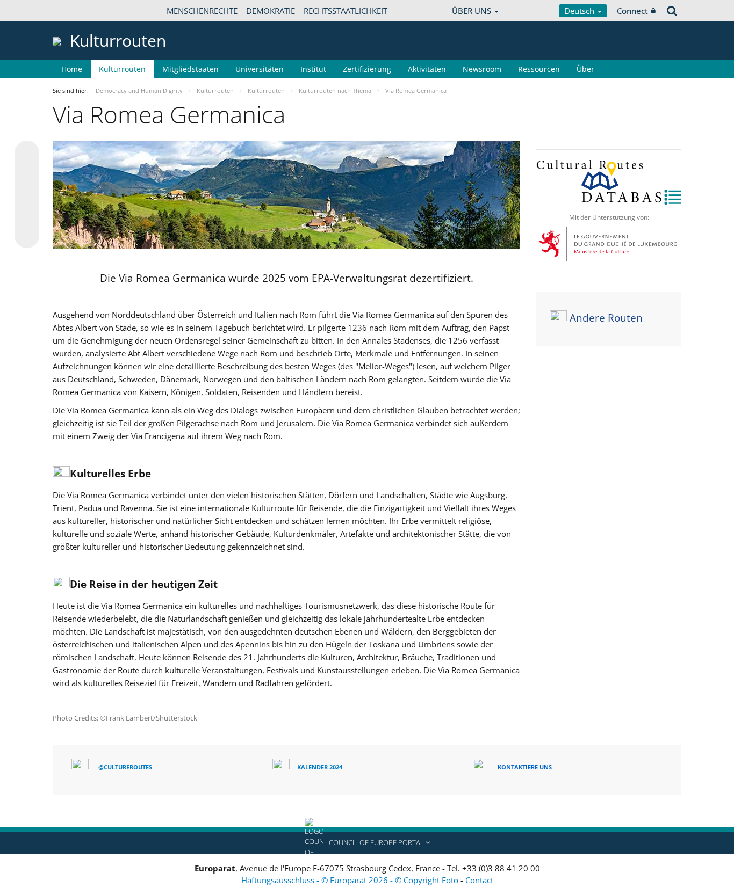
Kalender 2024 (319, 767)
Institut (313, 69)
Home (71, 69)
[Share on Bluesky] (27, 154)
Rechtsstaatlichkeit (345, 10)
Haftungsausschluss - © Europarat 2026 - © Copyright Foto (350, 880)
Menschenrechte (202, 10)
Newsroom (482, 69)
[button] (367, 843)
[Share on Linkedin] (27, 215)
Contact (479, 880)
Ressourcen (539, 69)
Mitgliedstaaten (190, 69)
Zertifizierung (367, 69)
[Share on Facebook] (27, 195)
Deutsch (580, 10)
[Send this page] (27, 236)
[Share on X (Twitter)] (27, 174)
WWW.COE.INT (79, 11)
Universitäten (259, 69)
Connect (632, 10)
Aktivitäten (427, 69)
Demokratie (270, 10)
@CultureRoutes (125, 767)
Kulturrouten (122, 69)
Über (585, 69)
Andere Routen (606, 318)
